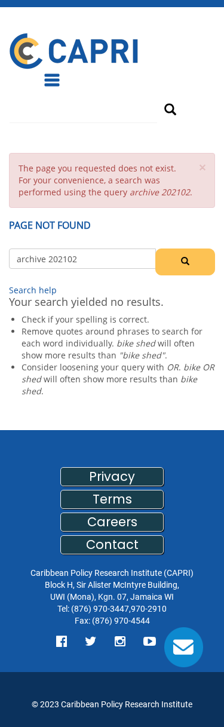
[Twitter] (91, 641)
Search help (33, 290)
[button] (202, 167)
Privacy (112, 476)
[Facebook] (61, 641)
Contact (112, 544)
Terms (112, 499)
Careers (112, 521)
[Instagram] (120, 641)
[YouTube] (149, 641)
